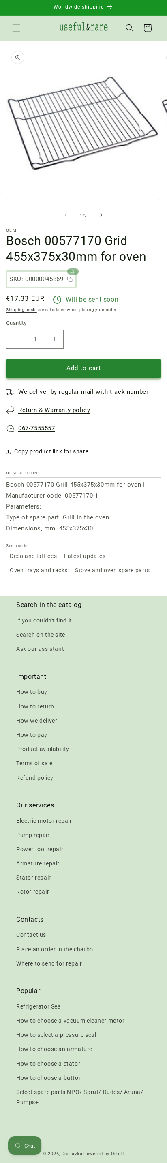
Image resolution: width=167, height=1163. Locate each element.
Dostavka (72, 1154)
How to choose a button (49, 1078)
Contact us (31, 934)
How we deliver (36, 720)
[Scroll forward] (101, 215)
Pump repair (33, 835)
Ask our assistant (40, 649)
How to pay (31, 735)
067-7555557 (36, 428)
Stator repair (33, 877)
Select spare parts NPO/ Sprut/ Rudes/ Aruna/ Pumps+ (79, 1097)
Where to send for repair (49, 963)
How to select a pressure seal (56, 1035)
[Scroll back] (66, 215)
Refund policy (35, 778)
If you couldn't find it (44, 620)
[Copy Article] (69, 279)
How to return (35, 706)
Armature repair (38, 863)
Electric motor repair (44, 821)
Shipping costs (21, 309)
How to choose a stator (48, 1063)
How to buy (31, 692)
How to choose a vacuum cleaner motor (70, 1020)
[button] (16, 28)
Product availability (42, 749)
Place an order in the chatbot (55, 949)
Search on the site (40, 634)
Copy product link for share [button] (51, 451)
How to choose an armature (54, 1049)
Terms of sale (34, 763)
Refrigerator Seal (39, 1006)
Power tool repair (39, 849)
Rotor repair (32, 891)
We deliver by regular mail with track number (83, 391)
